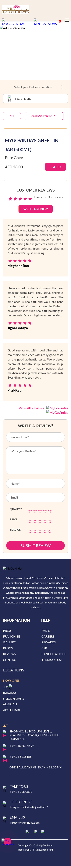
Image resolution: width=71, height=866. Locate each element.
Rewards (48, 642)
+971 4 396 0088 (21, 791)
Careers (47, 636)
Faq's (45, 630)
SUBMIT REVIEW (36, 545)
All (11, 116)
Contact (10, 659)
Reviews (9, 654)
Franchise (11, 636)
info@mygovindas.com (25, 822)
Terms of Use (51, 659)
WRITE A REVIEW (35, 209)
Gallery (9, 642)
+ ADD (55, 167)
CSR (44, 648)
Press (7, 630)
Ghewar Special (44, 116)
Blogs (8, 648)
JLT (5, 687)
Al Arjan (10, 704)
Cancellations (53, 654)
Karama (9, 693)
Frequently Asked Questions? (29, 807)
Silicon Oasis (13, 698)
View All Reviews (31, 408)
